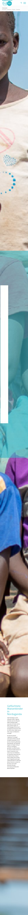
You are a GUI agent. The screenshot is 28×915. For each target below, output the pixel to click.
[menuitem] (20, 3)
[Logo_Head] (11, 3)
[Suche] (20, 3)
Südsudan (4, 8)
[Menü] (24, 3)
